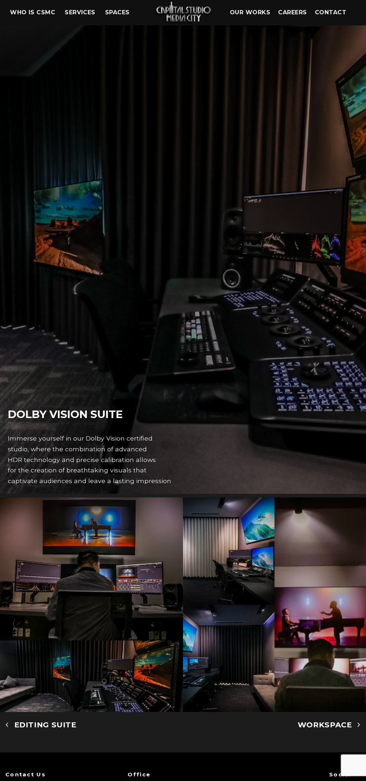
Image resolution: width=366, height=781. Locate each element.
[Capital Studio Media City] (183, 12)
